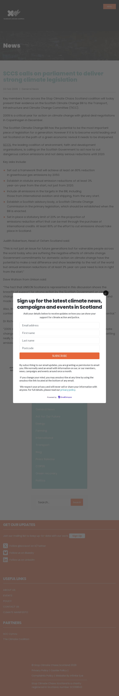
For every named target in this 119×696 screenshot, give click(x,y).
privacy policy (67, 389)
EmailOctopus (66, 397)
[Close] (105, 293)
